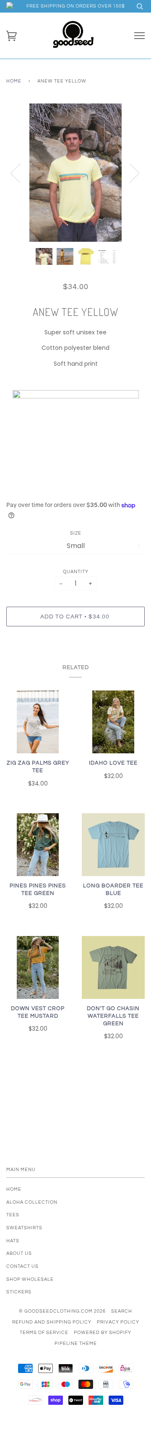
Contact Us (22, 1266)
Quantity (76, 571)
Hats (12, 1240)
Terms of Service (44, 1332)
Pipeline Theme (76, 1343)
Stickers (18, 1292)
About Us (19, 1253)
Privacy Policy (118, 1322)
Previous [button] (20, 173)
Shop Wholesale (30, 1279)
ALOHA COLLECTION (31, 1202)
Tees (12, 1215)
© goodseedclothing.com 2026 (62, 1311)
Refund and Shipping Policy (51, 1322)
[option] (75, 172)
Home (13, 81)
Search (121, 1311)
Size (75, 533)
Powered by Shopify (102, 1332)
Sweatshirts (24, 1228)
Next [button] (129, 173)
